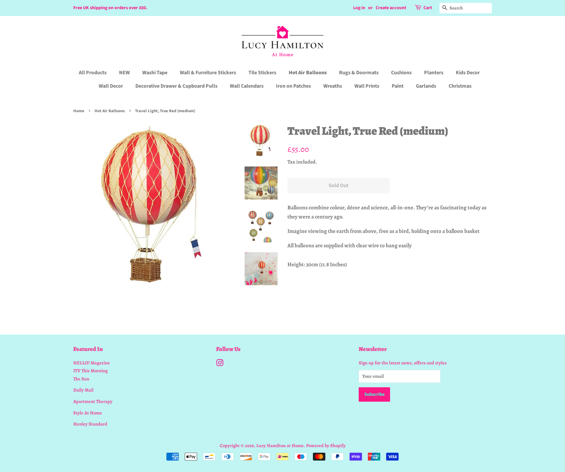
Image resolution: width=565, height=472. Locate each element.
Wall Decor (111, 86)
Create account (391, 8)
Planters (433, 72)
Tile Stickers (262, 72)
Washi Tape (154, 72)
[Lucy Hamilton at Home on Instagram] (219, 364)
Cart (427, 8)
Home (78, 111)
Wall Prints (366, 86)
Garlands (426, 86)
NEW (124, 72)
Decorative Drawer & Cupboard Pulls (176, 86)
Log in (359, 8)
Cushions (401, 72)
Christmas (460, 86)
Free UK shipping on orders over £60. (110, 8)
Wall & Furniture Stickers (208, 72)
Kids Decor (468, 72)
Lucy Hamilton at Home (280, 445)
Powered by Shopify (326, 445)
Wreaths (332, 86)
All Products (93, 72)
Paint (397, 86)
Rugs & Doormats (359, 72)
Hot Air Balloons (308, 72)
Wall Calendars (247, 86)
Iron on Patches (293, 86)
